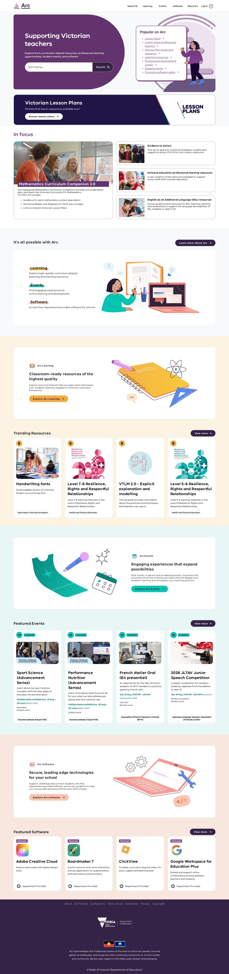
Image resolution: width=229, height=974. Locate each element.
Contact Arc (98, 904)
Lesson (152, 38)
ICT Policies (81, 904)
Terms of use (115, 904)
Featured (21, 841)
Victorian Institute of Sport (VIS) (32, 719)
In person (29, 635)
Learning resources (156, 57)
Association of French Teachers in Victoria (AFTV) (140, 718)
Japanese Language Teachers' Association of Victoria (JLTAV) (191, 718)
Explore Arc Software (47, 797)
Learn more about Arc (193, 243)
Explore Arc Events (147, 589)
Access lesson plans (42, 116)
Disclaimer (132, 904)
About (68, 904)
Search (101, 67)
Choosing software (160, 72)
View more (201, 433)
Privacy (145, 904)
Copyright (158, 904)
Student (154, 68)
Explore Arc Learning (46, 398)
